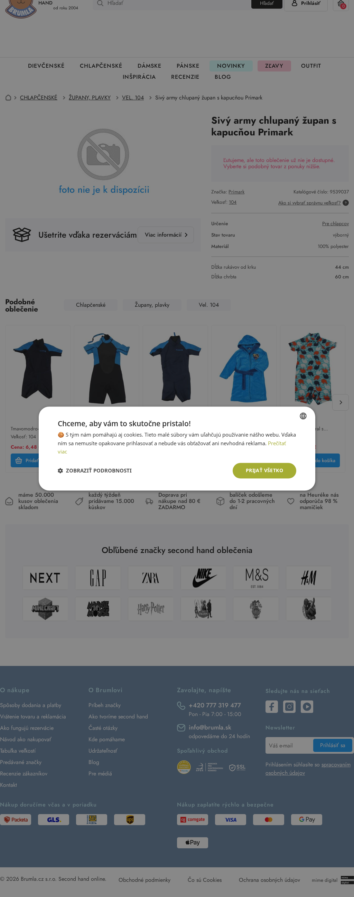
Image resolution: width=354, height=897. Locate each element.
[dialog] (177, 448)
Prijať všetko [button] (264, 470)
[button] (95, 471)
